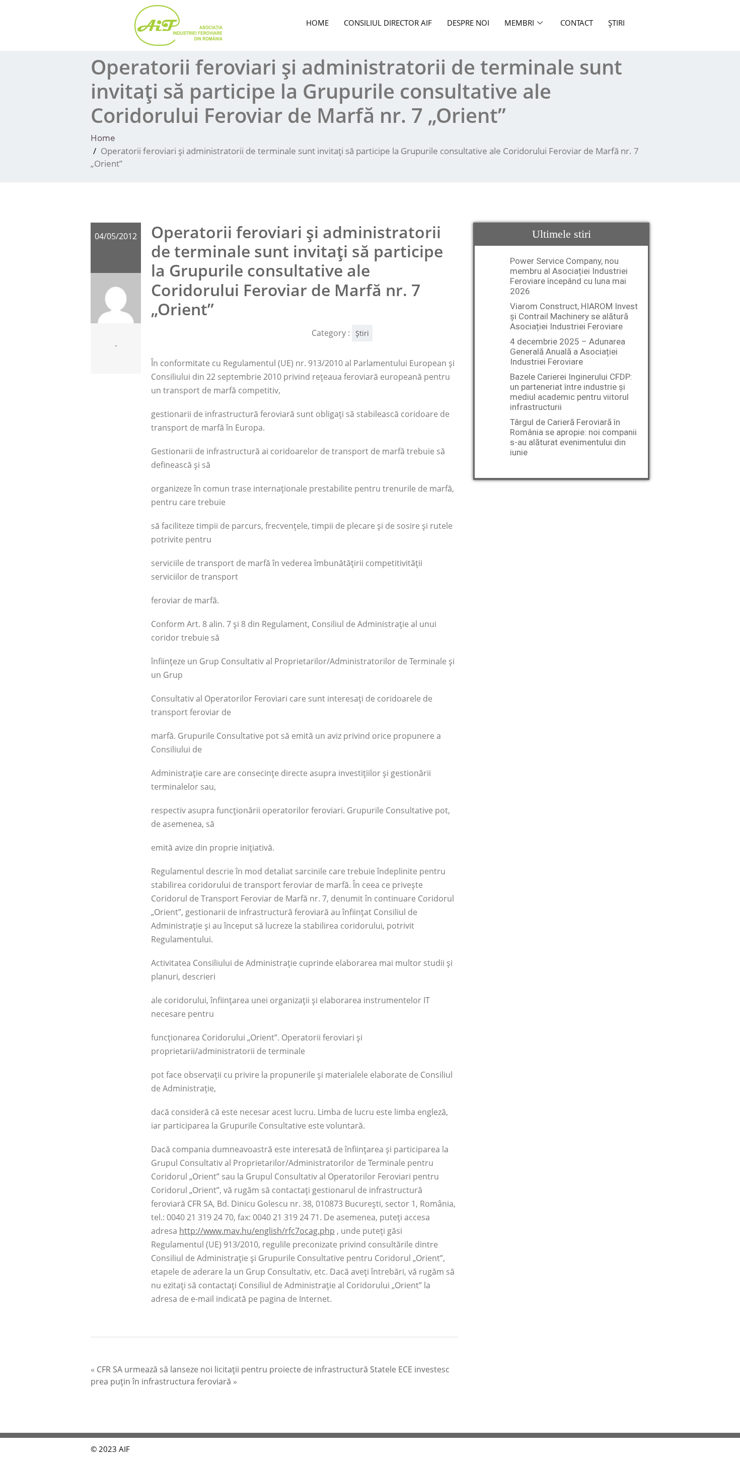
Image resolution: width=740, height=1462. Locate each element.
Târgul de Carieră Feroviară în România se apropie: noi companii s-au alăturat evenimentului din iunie (573, 437)
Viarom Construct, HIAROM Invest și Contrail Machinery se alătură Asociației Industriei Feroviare (574, 316)
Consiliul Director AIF (388, 23)
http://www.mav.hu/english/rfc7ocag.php (257, 1230)
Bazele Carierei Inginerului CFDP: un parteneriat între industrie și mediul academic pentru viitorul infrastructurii (571, 392)
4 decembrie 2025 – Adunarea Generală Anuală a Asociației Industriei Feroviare (567, 351)
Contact (576, 23)
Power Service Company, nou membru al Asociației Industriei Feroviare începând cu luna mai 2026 (569, 276)
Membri (519, 23)
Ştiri (616, 23)
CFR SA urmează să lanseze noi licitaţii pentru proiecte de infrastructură (232, 1369)
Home (317, 23)
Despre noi (468, 23)
